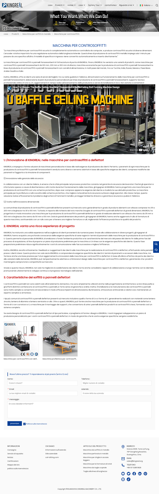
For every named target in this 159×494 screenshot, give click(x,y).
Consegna (11, 450)
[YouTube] (123, 474)
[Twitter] (128, 474)
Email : (11, 389)
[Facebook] (134, 474)
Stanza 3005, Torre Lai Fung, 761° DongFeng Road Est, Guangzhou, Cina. (138, 452)
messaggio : (13, 399)
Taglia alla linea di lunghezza (95, 471)
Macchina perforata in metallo (95, 453)
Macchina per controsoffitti (66, 34)
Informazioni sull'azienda (55, 450)
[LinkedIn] (140, 474)
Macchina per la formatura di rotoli (97, 464)
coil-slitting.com (52, 457)
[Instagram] (123, 479)
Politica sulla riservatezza (36, 424)
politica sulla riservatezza (17, 468)
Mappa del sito (13, 465)
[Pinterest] (145, 474)
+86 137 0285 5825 (134, 467)
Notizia (10, 457)
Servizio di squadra (15, 453)
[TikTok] (128, 479)
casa (6, 34)
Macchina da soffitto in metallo (96, 450)
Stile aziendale (51, 453)
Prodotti (15, 34)
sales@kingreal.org (135, 461)
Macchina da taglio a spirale (95, 467)
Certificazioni (12, 461)
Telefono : (85, 379)
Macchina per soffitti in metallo (37, 34)
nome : (10, 379)
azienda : (85, 389)
